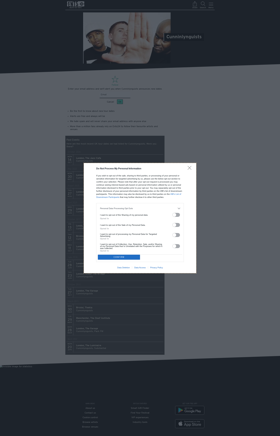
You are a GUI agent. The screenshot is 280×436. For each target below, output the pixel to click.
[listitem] (140, 208)
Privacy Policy (156, 267)
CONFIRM (119, 257)
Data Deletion (123, 267)
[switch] (176, 215)
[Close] (190, 169)
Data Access (140, 267)
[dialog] (140, 218)
